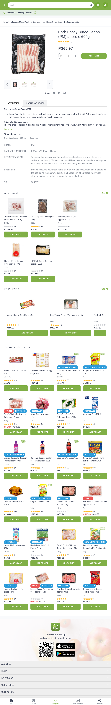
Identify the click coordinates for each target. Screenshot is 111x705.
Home (5, 22)
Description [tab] (13, 103)
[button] (91, 5)
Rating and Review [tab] (35, 103)
